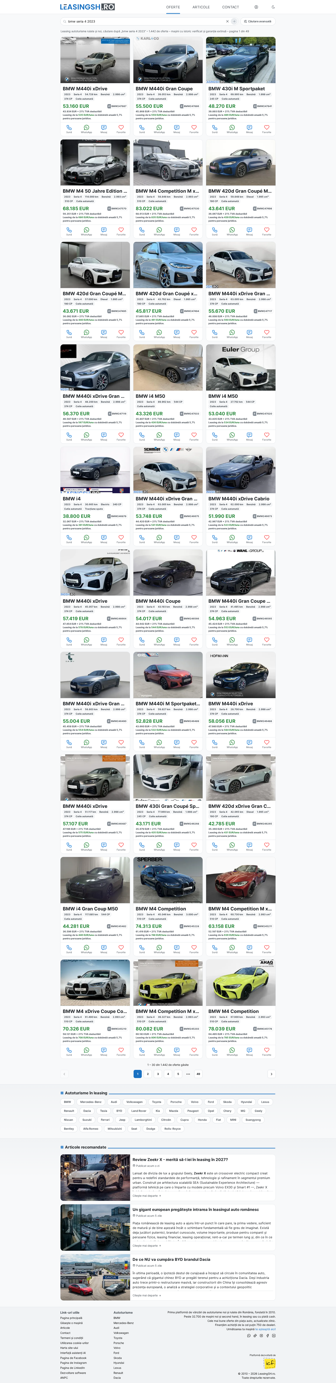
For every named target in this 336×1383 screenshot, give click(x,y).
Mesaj (104, 132)
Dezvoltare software (73, 1372)
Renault (118, 1372)
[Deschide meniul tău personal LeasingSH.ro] (256, 7)
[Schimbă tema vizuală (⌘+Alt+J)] (273, 7)
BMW (117, 1317)
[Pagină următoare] (272, 1074)
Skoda (118, 1357)
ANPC (64, 1377)
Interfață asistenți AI (73, 1352)
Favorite (121, 132)
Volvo (117, 1347)
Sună (69, 132)
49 (198, 1074)
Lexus (117, 1367)
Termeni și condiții (71, 1337)
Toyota (118, 1337)
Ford (116, 1352)
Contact (65, 1332)
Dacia (117, 1377)
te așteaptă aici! (265, 1329)
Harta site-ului (69, 1347)
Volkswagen (121, 1332)
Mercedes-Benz (124, 1323)
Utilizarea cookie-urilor (74, 1343)
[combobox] (149, 21)
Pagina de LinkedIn (72, 1367)
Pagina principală (71, 1317)
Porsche (119, 1343)
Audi (116, 1327)
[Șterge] (227, 21)
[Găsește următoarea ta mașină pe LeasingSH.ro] (87, 6)
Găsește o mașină (71, 1323)
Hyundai (119, 1362)
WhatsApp (86, 132)
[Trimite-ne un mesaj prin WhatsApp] (249, 1336)
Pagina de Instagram (73, 1362)
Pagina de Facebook (73, 1357)
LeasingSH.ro (266, 1373)
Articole (65, 1327)
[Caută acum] (234, 21)
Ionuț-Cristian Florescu (269, 1363)
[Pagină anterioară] (64, 1074)
